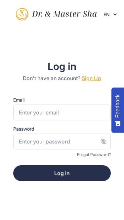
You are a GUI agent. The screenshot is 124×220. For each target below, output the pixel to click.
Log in (62, 173)
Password (23, 129)
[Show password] (103, 141)
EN (106, 14)
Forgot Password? (94, 154)
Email (18, 100)
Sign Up (91, 78)
